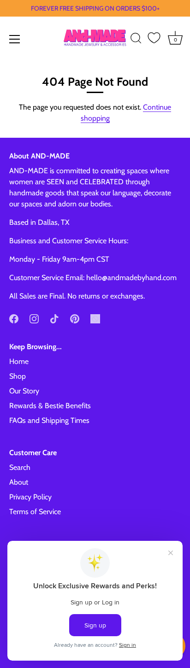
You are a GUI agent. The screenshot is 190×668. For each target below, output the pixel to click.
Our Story (24, 391)
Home (19, 361)
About (18, 482)
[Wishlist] (154, 38)
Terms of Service (35, 511)
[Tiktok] (54, 318)
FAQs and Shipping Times (49, 420)
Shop (17, 376)
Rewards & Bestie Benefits (50, 405)
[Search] (136, 39)
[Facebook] (13, 318)
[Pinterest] (74, 318)
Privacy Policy (30, 496)
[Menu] (15, 39)
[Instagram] (34, 318)
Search (19, 467)
